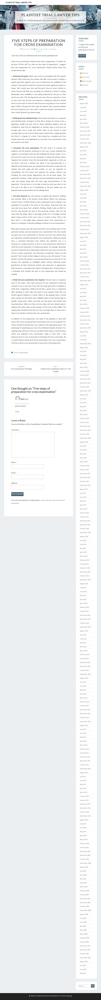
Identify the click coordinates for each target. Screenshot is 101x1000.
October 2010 (84, 812)
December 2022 (85, 269)
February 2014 (84, 654)
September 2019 (85, 391)
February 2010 (84, 843)
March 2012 (83, 745)
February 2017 (84, 513)
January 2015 (84, 611)
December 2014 (85, 615)
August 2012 (84, 725)
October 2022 (84, 277)
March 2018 (83, 462)
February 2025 (84, 166)
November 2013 (85, 666)
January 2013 (84, 706)
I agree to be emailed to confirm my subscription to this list (86, 47)
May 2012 (83, 737)
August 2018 (84, 442)
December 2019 (85, 379)
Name (14, 462)
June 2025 (83, 155)
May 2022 (83, 296)
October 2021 (84, 324)
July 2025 (83, 151)
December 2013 (85, 662)
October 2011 (84, 765)
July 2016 (83, 540)
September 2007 (85, 958)
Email (14, 473)
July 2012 (83, 729)
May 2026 (83, 115)
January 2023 (84, 265)
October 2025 (84, 139)
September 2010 (85, 816)
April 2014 (83, 647)
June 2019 (83, 403)
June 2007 (83, 969)
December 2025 (85, 131)
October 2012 (84, 717)
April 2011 (83, 788)
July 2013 (83, 682)
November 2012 (85, 714)
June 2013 (83, 686)
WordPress (55, 996)
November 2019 (85, 383)
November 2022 (85, 273)
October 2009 (84, 859)
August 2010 (84, 820)
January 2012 (84, 753)
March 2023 (83, 257)
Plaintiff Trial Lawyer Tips (19, 2)
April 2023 (83, 253)
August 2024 (84, 190)
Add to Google (87, 81)
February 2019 (84, 418)
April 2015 (83, 599)
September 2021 (85, 328)
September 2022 (85, 281)
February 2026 (84, 127)
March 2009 (83, 887)
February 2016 (84, 560)
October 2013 (84, 670)
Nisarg (69, 996)
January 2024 (84, 218)
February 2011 (84, 796)
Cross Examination (21, 352)
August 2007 (84, 961)
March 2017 (83, 509)
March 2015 (83, 603)
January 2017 (84, 517)
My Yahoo (85, 85)
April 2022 (83, 300)
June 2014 (83, 639)
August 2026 (84, 103)
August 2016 (84, 536)
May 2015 (83, 595)
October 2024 (84, 182)
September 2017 (85, 485)
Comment (15, 430)
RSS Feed (85, 73)
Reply (17, 411)
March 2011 (83, 792)
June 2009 (83, 875)
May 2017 (83, 501)
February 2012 (84, 749)
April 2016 (83, 552)
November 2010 (85, 808)
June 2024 (83, 198)
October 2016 (84, 528)
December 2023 (85, 222)
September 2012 (85, 721)
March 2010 (83, 839)
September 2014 (85, 627)
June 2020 (83, 355)
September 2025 (85, 143)
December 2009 (85, 851)
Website (14, 483)
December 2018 (85, 426)
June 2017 (83, 497)
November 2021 (85, 320)
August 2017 (84, 489)
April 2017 (83, 505)
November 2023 (85, 225)
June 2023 (83, 245)
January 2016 (84, 564)
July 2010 (83, 824)
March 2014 (83, 651)
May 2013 (83, 690)
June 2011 (83, 780)
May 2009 (83, 879)
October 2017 (84, 481)
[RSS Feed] (81, 73)
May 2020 (83, 359)
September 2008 (85, 910)
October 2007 (84, 954)
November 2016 (85, 525)
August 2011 (84, 773)
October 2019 (84, 387)
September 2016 (85, 532)
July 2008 (83, 918)
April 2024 (83, 206)
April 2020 (83, 363)
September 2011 (85, 769)
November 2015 (85, 572)
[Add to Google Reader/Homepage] (81, 81)
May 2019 (83, 406)
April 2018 (83, 458)
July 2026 (83, 107)
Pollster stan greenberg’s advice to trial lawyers (56, 369)
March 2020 (83, 367)
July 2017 (83, 493)
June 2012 (83, 733)
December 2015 (85, 568)
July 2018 (83, 446)
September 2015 (85, 580)
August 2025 (84, 147)
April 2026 (83, 119)
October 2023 (84, 229)
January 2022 (84, 312)
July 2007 (83, 965)
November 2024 (85, 178)
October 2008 (84, 906)
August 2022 (84, 284)
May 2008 (83, 926)
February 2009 (84, 891)
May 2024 (83, 202)
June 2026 (83, 111)
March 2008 (83, 934)
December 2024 (85, 174)
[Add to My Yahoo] (81, 85)
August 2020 (84, 348)
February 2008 (84, 938)
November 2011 (85, 761)
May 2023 (83, 249)
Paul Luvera (40, 49)
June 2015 (83, 592)
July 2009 (83, 871)
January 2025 (84, 170)
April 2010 (83, 836)
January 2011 (84, 800)
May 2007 (83, 973)
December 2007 (85, 946)
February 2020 (84, 371)
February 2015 (84, 607)
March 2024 (83, 210)
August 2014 (84, 631)
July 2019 (83, 399)
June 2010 (83, 828)
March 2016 (83, 556)
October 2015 (84, 576)
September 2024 (85, 186)
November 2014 (85, 619)
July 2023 (83, 241)
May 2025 (83, 159)
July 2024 (83, 194)
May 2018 (83, 454)
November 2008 (85, 902)
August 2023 (84, 237)
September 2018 (85, 438)
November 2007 (85, 950)
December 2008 (85, 899)
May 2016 (83, 548)
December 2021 (85, 316)
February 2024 (84, 214)
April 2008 (83, 930)
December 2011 (85, 757)
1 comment (52, 49)
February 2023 (84, 261)
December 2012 (85, 710)
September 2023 (85, 233)
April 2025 (83, 162)
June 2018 (83, 450)
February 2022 (84, 308)
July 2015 (83, 588)
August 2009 (84, 867)
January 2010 (84, 847)
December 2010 (85, 804)
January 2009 (84, 895)
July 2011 (83, 777)
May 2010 (83, 832)
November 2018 (85, 430)
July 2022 (83, 288)
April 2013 (83, 694)
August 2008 (84, 914)
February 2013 (84, 702)
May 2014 (83, 643)
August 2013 (84, 678)
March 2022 (83, 304)
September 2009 (85, 863)
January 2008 (84, 942)
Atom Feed (85, 77)
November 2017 (85, 477)
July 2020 (83, 351)
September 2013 (85, 674)
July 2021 (83, 336)
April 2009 (83, 883)
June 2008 (83, 922)
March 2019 (83, 414)
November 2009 (85, 855)
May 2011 (83, 784)
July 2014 (83, 635)
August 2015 (84, 584)
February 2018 (84, 466)
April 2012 (83, 741)
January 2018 (84, 470)
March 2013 (83, 698)
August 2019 (84, 395)
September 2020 (85, 344)
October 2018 (84, 434)
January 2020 (84, 375)
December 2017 (85, 473)
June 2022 (83, 292)
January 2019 (84, 422)
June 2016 (83, 544)
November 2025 (85, 135)
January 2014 (84, 658)
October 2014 (84, 623)
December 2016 (85, 521)
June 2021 (83, 340)
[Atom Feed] (81, 77)
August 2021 (84, 332)
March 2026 (83, 123)
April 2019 (83, 410)
